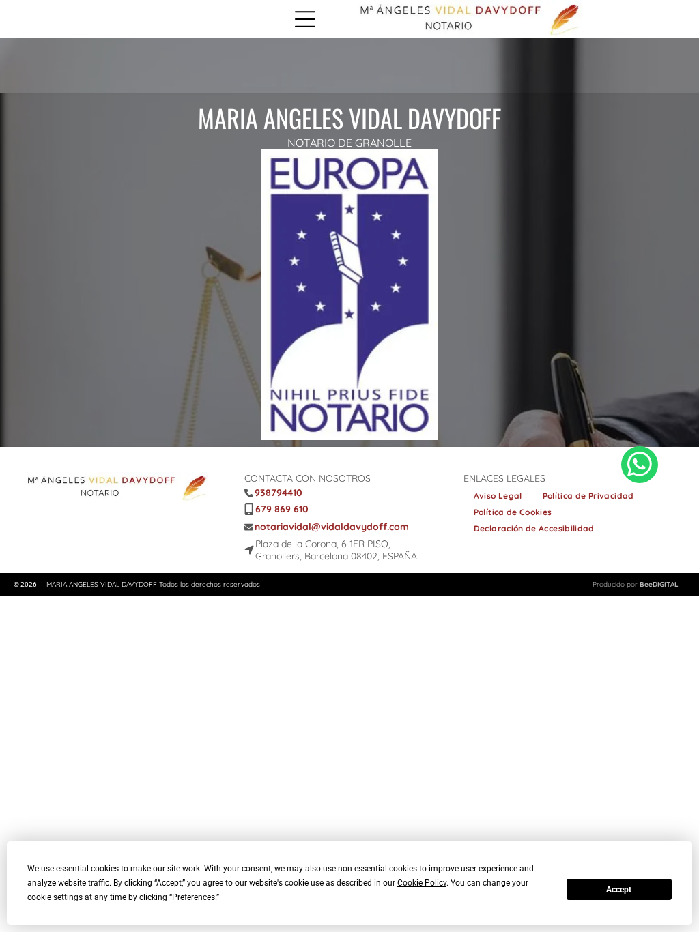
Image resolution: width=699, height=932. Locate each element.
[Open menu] (305, 19)
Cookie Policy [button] (421, 883)
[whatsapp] (639, 466)
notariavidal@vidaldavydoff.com (332, 527)
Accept (618, 889)
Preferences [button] (193, 897)
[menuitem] (497, 496)
